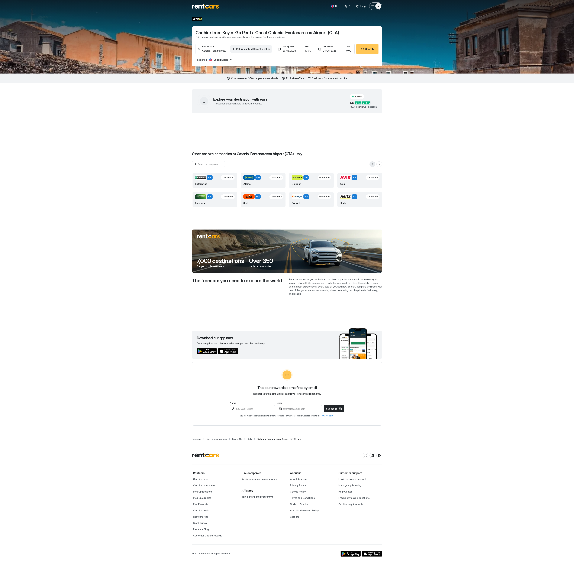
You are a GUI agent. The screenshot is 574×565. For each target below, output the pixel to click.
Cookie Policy (298, 491)
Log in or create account (352, 479)
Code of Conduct (299, 504)
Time (307, 47)
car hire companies (260, 266)
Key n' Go (237, 439)
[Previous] (372, 164)
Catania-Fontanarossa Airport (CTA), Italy (279, 439)
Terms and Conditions (302, 497)
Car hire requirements (350, 504)
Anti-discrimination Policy (304, 510)
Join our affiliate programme (258, 496)
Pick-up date (288, 47)
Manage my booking (349, 485)
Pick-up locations (202, 491)
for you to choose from (210, 266)
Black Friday (200, 523)
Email (279, 403)
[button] (359, 96)
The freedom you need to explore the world (237, 280)
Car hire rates (200, 479)
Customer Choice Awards (207, 535)
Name (233, 403)
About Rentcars (298, 479)
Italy (250, 439)
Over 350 (261, 260)
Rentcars (196, 439)
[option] (214, 473)
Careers (294, 516)
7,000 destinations (220, 260)
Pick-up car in (208, 47)
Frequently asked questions (354, 497)
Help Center (345, 491)
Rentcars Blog (201, 529)
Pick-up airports (202, 497)
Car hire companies (217, 439)
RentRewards (200, 504)
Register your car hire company (259, 479)
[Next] (379, 164)
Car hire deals (201, 510)
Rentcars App (200, 516)
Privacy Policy (327, 416)
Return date (328, 47)
